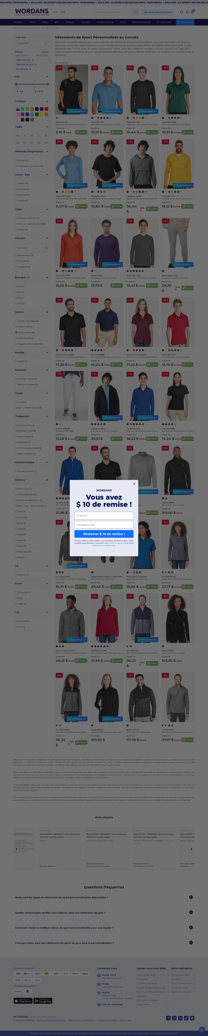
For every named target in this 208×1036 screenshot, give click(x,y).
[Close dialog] (134, 483)
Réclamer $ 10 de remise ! (104, 534)
